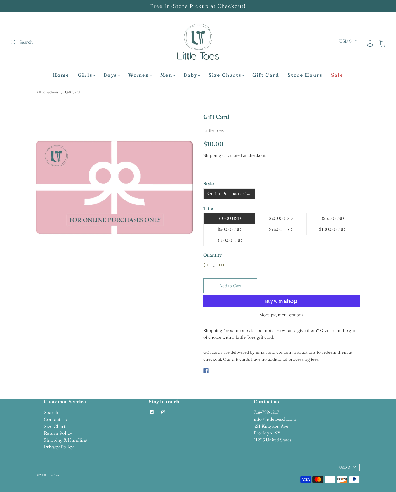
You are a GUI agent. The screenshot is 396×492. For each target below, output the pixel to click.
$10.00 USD (229, 218)
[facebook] (151, 412)
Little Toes (213, 130)
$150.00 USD (229, 240)
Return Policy (58, 433)
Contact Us (55, 419)
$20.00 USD (281, 218)
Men (166, 75)
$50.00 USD (229, 229)
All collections (47, 92)
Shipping (212, 155)
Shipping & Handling (65, 440)
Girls (85, 75)
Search (51, 412)
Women (138, 75)
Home (61, 75)
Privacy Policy (59, 446)
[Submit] (49, 42)
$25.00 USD (332, 218)
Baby (190, 75)
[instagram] (163, 412)
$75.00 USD (280, 229)
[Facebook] (206, 370)
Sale (337, 75)
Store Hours (305, 75)
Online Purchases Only (230, 193)
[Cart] (382, 43)
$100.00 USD (332, 229)
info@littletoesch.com (275, 419)
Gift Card (265, 75)
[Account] (370, 43)
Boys (110, 75)
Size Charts (225, 75)
